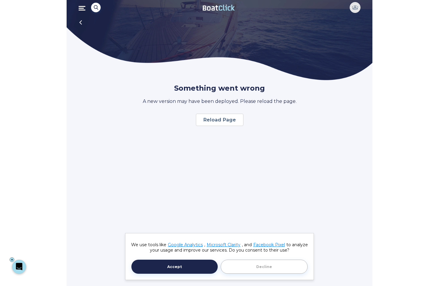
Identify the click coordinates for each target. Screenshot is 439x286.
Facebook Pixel (269, 244)
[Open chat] (19, 267)
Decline (264, 266)
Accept (174, 266)
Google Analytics (185, 244)
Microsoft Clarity (223, 244)
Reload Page (219, 120)
